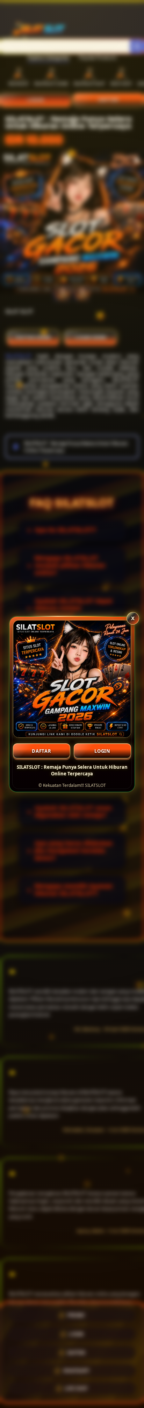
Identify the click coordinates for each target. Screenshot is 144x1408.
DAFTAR (41, 751)
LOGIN (102, 751)
